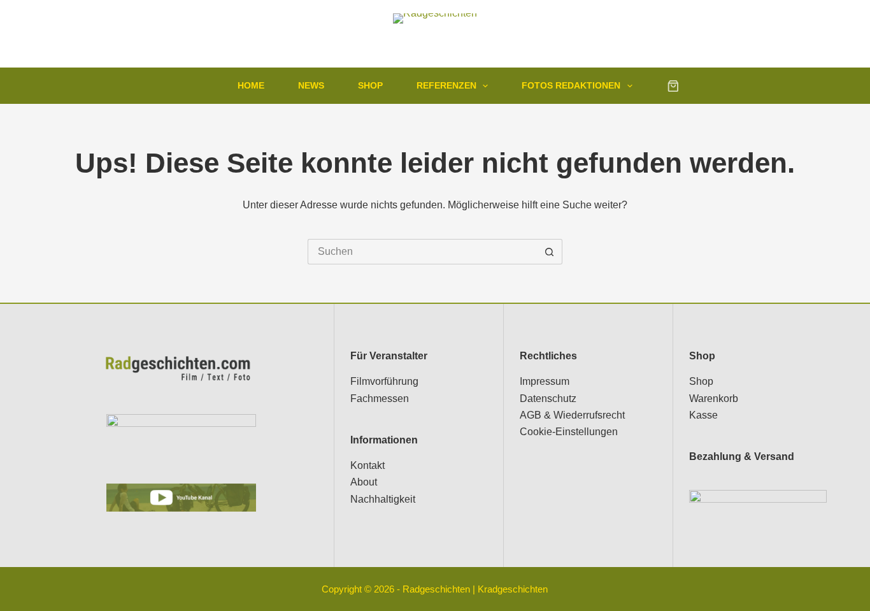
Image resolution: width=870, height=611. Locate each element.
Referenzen (446, 85)
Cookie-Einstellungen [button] (569, 431)
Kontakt (367, 465)
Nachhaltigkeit (382, 499)
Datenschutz (548, 398)
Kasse (703, 415)
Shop (370, 85)
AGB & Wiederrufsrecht (572, 415)
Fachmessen (379, 398)
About (363, 482)
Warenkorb (713, 398)
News (311, 85)
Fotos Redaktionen (571, 85)
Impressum (544, 381)
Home (251, 85)
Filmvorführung (384, 381)
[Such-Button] (549, 251)
